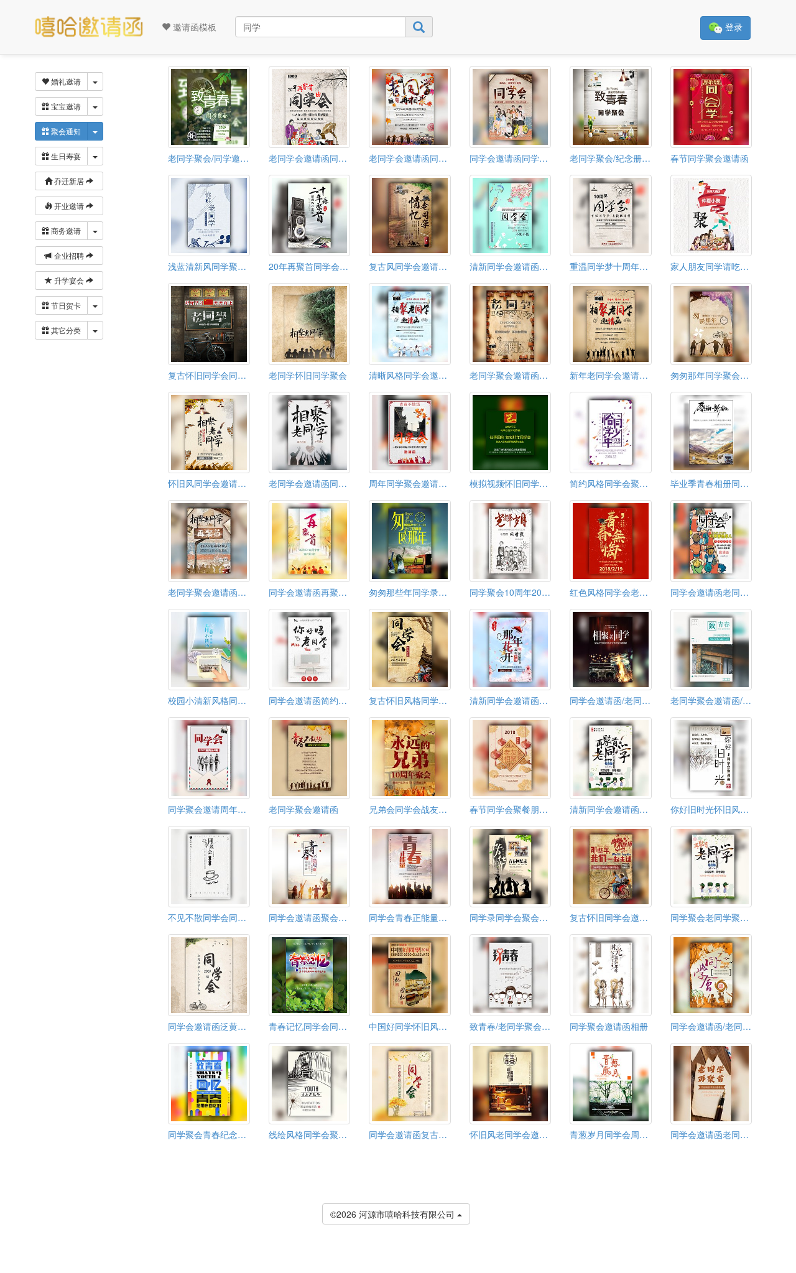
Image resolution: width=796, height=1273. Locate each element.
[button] (8, 1268)
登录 (733, 27)
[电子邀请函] (88, 27)
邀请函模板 (193, 27)
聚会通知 (65, 131)
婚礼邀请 (65, 81)
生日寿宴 (65, 155)
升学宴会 (69, 280)
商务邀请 (65, 230)
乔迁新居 (69, 180)
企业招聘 (69, 255)
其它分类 (65, 330)
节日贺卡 (65, 305)
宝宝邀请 (65, 106)
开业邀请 (69, 205)
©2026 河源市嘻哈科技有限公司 (393, 1214)
